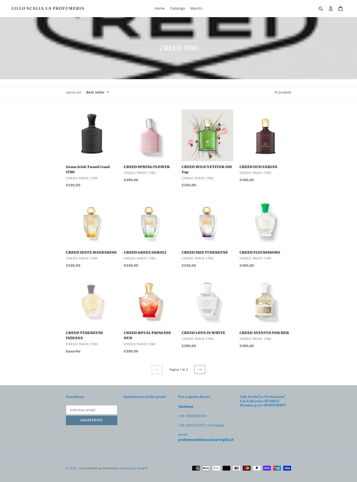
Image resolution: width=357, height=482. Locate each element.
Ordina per (73, 92)
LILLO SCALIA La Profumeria (47, 8)
